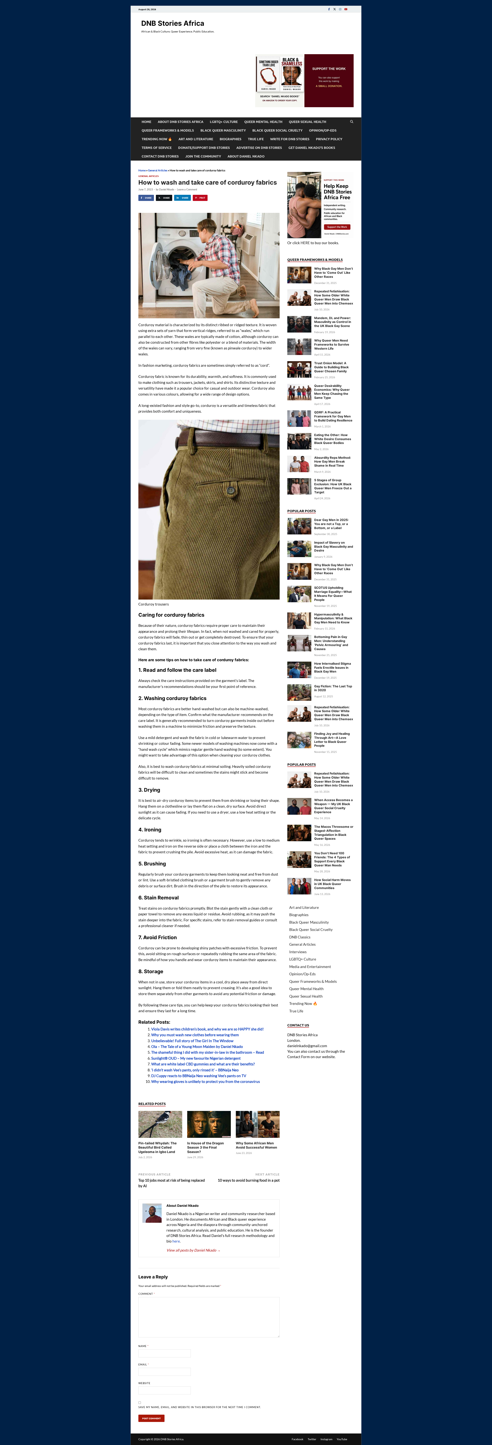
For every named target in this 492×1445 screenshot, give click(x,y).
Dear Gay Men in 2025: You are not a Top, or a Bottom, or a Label (331, 524)
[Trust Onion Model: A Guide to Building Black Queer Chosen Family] (299, 364)
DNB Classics (299, 937)
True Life (256, 139)
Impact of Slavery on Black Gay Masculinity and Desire (333, 546)
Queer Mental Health (263, 122)
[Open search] (352, 121)
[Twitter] (334, 9)
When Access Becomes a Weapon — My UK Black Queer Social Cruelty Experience (333, 806)
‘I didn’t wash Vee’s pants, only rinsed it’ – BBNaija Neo (195, 1070)
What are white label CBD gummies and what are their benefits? (203, 1064)
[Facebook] (329, 9)
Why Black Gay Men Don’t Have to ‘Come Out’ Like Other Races (333, 273)
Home (146, 122)
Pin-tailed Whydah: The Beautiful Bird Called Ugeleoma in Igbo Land (157, 1147)
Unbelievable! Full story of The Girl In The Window (192, 1041)
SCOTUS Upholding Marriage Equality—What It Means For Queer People (333, 593)
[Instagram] (340, 9)
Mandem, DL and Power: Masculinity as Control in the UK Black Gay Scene (332, 322)
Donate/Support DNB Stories (204, 148)
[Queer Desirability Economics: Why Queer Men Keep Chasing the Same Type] (299, 386)
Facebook (297, 1439)
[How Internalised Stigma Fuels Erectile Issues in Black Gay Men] (299, 664)
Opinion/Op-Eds (323, 130)
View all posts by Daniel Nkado (193, 1250)
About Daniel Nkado (246, 156)
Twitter (312, 1439)
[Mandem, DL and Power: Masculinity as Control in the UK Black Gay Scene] (299, 318)
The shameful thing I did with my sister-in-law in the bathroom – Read (207, 1052)
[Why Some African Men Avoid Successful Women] (258, 1125)
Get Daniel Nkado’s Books (311, 148)
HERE (305, 243)
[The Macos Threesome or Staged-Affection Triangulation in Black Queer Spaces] (299, 827)
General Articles (157, 170)
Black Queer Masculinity (223, 130)
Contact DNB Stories (160, 156)
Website (144, 1383)
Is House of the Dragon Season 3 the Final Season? (205, 1147)
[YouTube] (345, 9)
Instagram (326, 1439)
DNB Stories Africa (172, 23)
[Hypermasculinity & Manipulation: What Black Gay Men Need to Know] (299, 615)
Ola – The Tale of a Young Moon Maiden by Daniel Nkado (197, 1046)
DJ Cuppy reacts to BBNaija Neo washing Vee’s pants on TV (198, 1075)
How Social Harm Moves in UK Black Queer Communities (332, 884)
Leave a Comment (187, 189)
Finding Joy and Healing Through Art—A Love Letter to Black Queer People (332, 739)
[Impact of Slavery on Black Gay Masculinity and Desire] (299, 543)
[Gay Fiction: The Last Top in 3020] (299, 687)
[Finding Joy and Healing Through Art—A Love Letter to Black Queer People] (299, 734)
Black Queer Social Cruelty (277, 130)
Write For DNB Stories (289, 139)
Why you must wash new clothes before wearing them (195, 1035)
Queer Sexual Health (307, 122)
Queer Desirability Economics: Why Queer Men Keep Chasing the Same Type (332, 392)
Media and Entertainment (310, 966)
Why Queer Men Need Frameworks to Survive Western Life (331, 344)
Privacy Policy (329, 139)
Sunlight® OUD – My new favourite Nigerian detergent (196, 1058)
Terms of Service (157, 148)
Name (143, 1346)
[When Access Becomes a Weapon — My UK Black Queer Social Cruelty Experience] (299, 800)
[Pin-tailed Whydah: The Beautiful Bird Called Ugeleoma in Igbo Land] (160, 1125)
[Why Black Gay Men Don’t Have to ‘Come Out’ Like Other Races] (299, 269)
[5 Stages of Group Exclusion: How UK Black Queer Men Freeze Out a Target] (299, 481)
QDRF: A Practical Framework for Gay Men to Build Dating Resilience (333, 416)
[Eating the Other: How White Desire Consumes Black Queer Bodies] (299, 435)
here (176, 1241)
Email (143, 1364)
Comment (146, 1293)
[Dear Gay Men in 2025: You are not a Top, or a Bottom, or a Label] (299, 520)
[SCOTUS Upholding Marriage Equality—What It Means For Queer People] (299, 588)
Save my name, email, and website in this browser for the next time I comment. (199, 1407)
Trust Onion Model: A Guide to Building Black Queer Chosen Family (331, 367)
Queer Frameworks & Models (168, 130)
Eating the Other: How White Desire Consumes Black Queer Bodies (332, 439)
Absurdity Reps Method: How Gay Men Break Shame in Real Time (332, 462)
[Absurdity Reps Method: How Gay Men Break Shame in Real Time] (299, 458)
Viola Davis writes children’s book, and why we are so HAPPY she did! (207, 1029)
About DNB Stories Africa (180, 122)
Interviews (298, 952)
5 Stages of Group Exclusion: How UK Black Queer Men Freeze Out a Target (333, 486)
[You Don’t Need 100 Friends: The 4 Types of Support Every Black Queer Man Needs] (299, 854)
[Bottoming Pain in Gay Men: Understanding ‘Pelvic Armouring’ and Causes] (299, 637)
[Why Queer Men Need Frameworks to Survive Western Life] (299, 341)
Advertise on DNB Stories (259, 148)
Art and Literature (196, 139)
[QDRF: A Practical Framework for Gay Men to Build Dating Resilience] (299, 413)
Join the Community (203, 156)
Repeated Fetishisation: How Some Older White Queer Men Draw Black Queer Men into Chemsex (333, 297)
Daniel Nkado (166, 189)
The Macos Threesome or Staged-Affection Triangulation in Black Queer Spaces (333, 832)
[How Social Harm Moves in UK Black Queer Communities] (299, 880)
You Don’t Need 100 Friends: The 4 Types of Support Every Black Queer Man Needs (332, 859)
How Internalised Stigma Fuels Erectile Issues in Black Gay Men (332, 668)
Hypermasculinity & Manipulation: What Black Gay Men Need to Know (333, 618)
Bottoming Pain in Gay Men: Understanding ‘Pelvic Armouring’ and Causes (331, 643)
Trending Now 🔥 (157, 139)
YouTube (342, 1439)
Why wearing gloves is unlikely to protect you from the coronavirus (205, 1081)
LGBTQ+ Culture (224, 122)
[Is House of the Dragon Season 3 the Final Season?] (209, 1125)
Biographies (230, 139)
